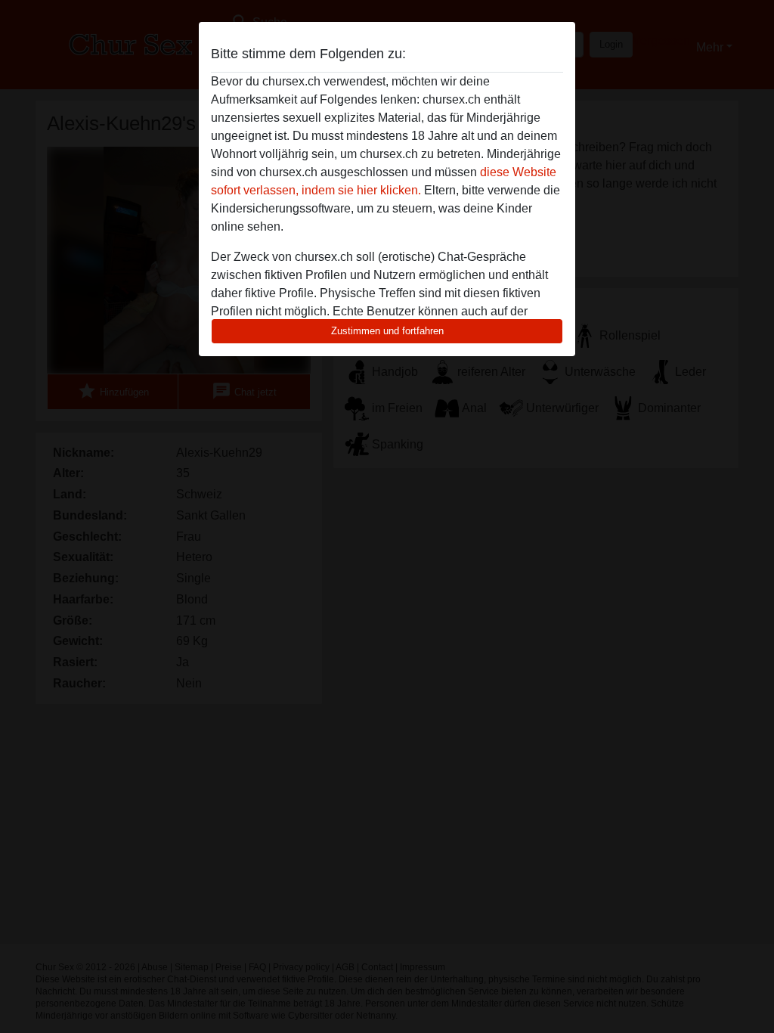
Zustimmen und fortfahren (387, 331)
